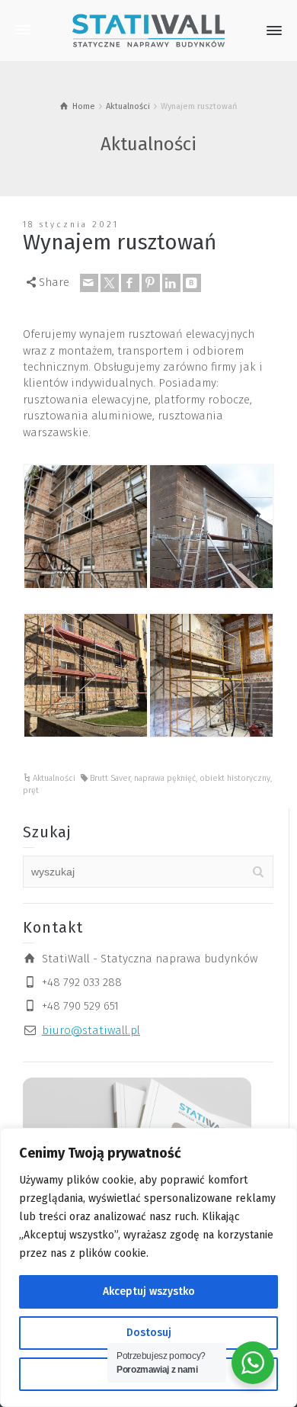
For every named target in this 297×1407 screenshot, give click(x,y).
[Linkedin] (171, 283)
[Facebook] (130, 283)
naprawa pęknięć (165, 778)
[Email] (89, 283)
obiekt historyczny (235, 778)
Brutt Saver (110, 778)
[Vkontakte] (192, 283)
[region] (148, 1267)
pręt (31, 790)
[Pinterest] (151, 283)
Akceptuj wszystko (149, 1291)
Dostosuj (148, 1332)
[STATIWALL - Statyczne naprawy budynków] (148, 30)
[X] (110, 283)
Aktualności (54, 778)
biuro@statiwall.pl (91, 1030)
